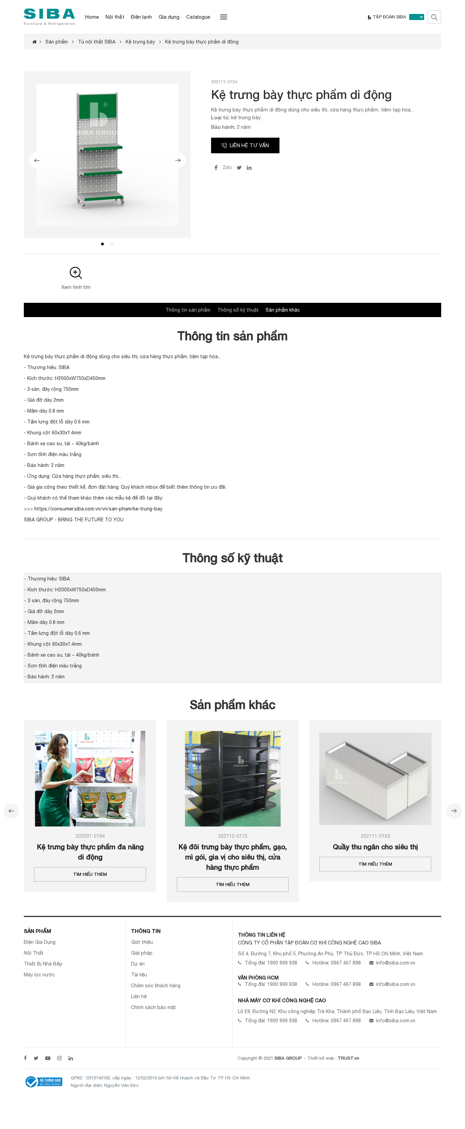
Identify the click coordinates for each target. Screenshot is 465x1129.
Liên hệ (139, 996)
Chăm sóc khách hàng (155, 985)
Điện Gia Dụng (39, 942)
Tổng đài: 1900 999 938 (271, 963)
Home (92, 17)
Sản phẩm (37, 931)
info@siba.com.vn (395, 963)
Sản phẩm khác (283, 310)
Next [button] (178, 160)
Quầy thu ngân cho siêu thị (375, 847)
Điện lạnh (141, 17)
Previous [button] (36, 160)
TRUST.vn (348, 1058)
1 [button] (102, 244)
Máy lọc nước (39, 974)
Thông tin (146, 931)
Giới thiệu (142, 942)
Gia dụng (169, 17)
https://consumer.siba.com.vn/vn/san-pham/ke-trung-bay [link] (98, 508)
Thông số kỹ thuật (238, 310)
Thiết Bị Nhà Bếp (43, 964)
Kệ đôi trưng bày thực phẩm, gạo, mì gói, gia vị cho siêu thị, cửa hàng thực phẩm (232, 857)
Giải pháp (142, 953)
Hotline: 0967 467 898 (336, 963)
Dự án (138, 964)
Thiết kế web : (321, 1058)
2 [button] (112, 244)
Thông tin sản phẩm (187, 310)
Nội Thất (34, 953)
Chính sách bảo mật (153, 1007)
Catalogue (198, 17)
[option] (107, 154)
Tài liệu (139, 974)
